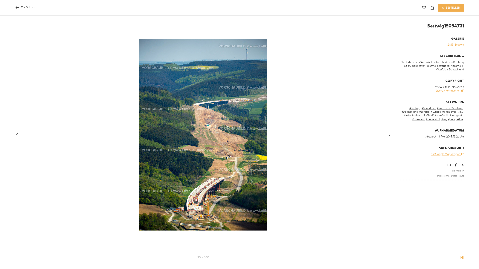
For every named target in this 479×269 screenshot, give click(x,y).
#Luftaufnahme (412, 115)
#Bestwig (414, 108)
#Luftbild (436, 112)
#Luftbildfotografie (434, 115)
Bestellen (452, 8)
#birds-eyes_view (452, 112)
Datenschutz (457, 176)
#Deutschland (410, 112)
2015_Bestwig (455, 45)
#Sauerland (429, 108)
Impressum (443, 176)
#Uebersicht (433, 119)
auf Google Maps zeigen (446, 154)
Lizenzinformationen (448, 90)
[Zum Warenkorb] (432, 7)
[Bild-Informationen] (462, 257)
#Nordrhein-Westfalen (450, 108)
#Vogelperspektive (452, 119)
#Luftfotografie (454, 115)
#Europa (424, 112)
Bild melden (457, 171)
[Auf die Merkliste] (424, 7)
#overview (418, 119)
